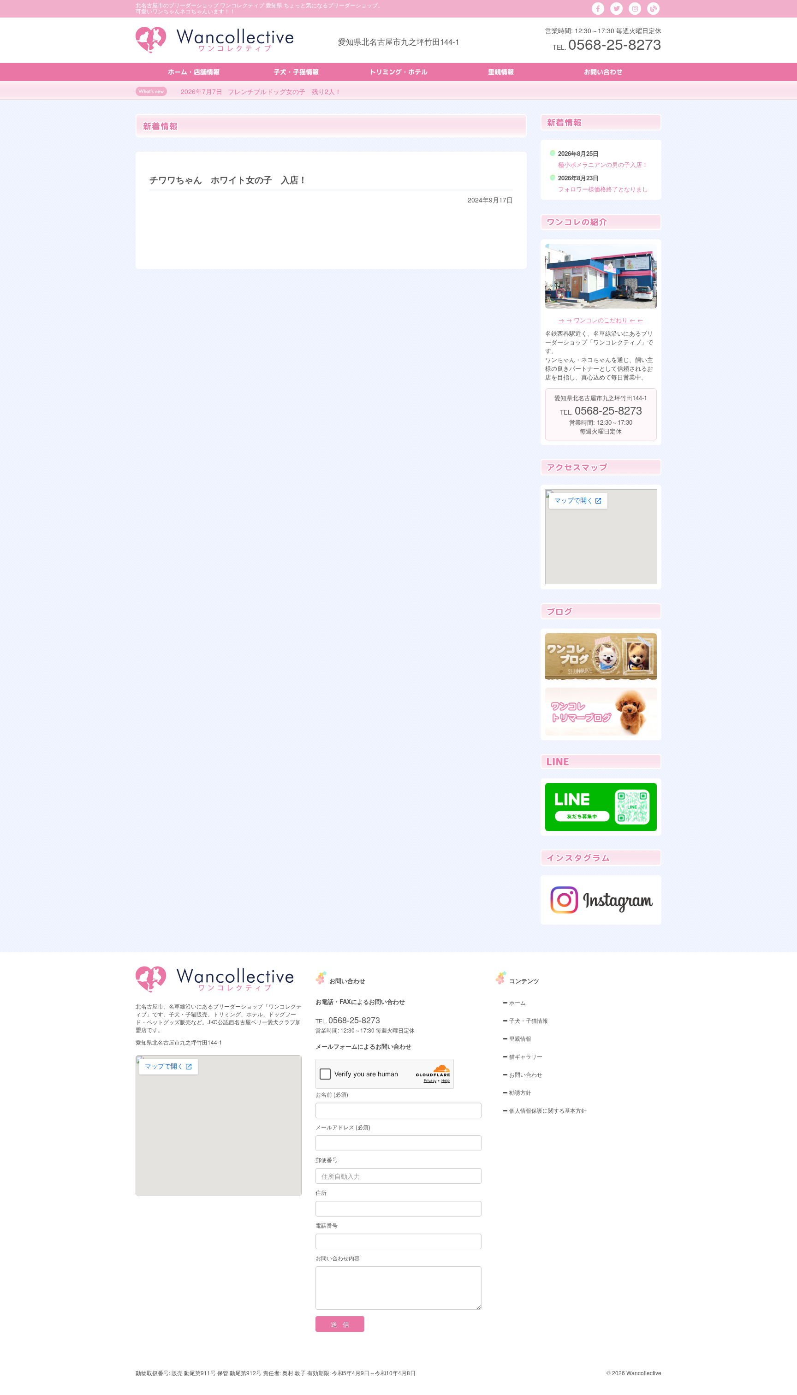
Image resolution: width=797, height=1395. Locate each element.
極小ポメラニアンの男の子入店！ (603, 164)
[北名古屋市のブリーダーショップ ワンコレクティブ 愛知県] (214, 39)
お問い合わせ (603, 71)
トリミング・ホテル (398, 71)
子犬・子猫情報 (296, 71)
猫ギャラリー (525, 1056)
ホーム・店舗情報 (194, 71)
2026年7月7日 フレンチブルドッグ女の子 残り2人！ (261, 91)
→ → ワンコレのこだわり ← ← (600, 319)
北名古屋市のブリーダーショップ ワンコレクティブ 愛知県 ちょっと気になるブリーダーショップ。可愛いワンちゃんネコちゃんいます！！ (259, 8)
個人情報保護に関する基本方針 (547, 1110)
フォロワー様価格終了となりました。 (603, 193)
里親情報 (501, 71)
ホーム (517, 1002)
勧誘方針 (519, 1092)
